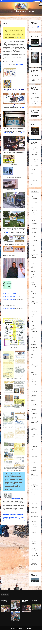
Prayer (33, 274)
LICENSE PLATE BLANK (17, 189)
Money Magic (34, 486)
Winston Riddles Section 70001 (9, 316)
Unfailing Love (34, 178)
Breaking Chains (35, 555)
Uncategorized (34, 101)
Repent (33, 212)
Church (33, 261)
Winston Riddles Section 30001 (9, 299)
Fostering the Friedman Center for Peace (34, 516)
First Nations (34, 306)
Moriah (7, 232)
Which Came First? (35, 79)
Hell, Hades (34, 548)
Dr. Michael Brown (35, 159)
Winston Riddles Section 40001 (9, 304)
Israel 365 (33, 169)
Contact (33, 284)
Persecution (34, 532)
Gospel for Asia (34, 350)
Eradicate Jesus (34, 530)
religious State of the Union (10, 231)
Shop (33, 325)
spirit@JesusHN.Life (6, 1)
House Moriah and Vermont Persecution (34, 400)
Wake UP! (33, 103)
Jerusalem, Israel (35, 499)
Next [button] (38, 58)
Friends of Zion (34, 501)
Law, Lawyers (34, 458)
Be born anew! (34, 180)
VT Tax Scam (34, 404)
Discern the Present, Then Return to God (33, 438)
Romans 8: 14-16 (18, 37)
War (32, 535)
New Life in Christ (35, 553)
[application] (35, 41)
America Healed (35, 441)
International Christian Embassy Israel (34, 166)
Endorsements (34, 309)
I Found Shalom (35, 147)
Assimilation (34, 543)
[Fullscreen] (38, 42)
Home (33, 196)
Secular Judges (34, 456)
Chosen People (34, 154)
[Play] (32, 42)
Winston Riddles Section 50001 (9, 308)
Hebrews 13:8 (21, 14)
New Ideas (33, 443)
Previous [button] (32, 58)
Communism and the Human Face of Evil (34, 491)
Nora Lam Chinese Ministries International (34, 343)
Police (33, 464)
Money (33, 481)
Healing (33, 263)
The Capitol (34, 467)
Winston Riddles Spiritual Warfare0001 (10, 293)
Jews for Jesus (34, 157)
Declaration (34, 252)
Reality (33, 75)
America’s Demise (35, 434)
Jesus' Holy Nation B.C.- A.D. (21, 11)
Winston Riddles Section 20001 (9, 296)
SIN (32, 255)
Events (33, 389)
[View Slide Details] (35, 55)
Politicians (34, 453)
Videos (33, 319)
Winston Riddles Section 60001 (9, 313)
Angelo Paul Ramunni (16, 498)
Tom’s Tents (34, 303)
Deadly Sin (34, 546)
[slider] (38, 116)
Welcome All (34, 194)
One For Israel (34, 149)
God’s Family (34, 175)
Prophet (33, 297)
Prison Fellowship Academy (33, 559)
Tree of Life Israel (35, 152)
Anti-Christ (34, 524)
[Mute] (37, 42)
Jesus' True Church (35, 97)
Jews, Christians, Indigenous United (34, 249)
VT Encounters (34, 406)
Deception (34, 541)
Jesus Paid (34, 550)
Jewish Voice (34, 161)
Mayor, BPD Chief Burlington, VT (34, 430)
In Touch (33, 360)
